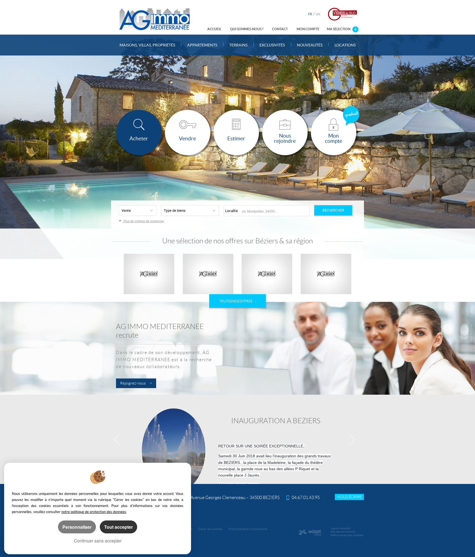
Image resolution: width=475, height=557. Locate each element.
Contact (280, 29)
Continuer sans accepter (97, 540)
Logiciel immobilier (341, 528)
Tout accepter (118, 527)
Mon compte (308, 29)
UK (318, 14)
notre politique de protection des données (93, 512)
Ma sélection (341, 29)
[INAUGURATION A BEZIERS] (237, 439)
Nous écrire (349, 497)
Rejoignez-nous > (136, 383)
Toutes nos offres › (237, 301)
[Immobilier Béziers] (154, 19)
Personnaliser (77, 527)
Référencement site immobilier (347, 535)
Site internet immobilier (343, 531)
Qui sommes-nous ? (246, 29)
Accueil (214, 29)
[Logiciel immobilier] (309, 532)
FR (310, 14)
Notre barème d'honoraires (248, 529)
